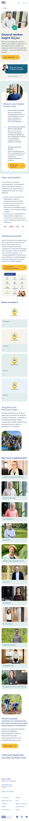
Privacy (17, 800)
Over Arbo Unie (5, 797)
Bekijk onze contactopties (8, 781)
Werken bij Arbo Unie (6, 800)
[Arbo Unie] (4, 3)
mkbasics (6, 197)
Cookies (17, 809)
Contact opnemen (5, 809)
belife (5, 203)
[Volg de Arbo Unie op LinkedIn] (17, 816)
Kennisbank (4, 803)
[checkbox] (14, 316)
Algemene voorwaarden (21, 803)
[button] (14, 284)
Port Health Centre (9, 214)
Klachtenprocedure (20, 806)
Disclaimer (18, 797)
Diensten (3, 806)
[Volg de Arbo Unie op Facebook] (27, 816)
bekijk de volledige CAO (9, 259)
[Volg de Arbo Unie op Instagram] (22, 816)
